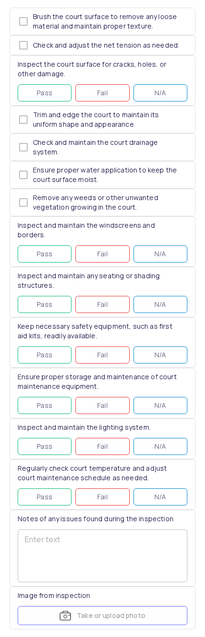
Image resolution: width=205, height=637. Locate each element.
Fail (102, 92)
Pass (44, 92)
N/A (160, 92)
